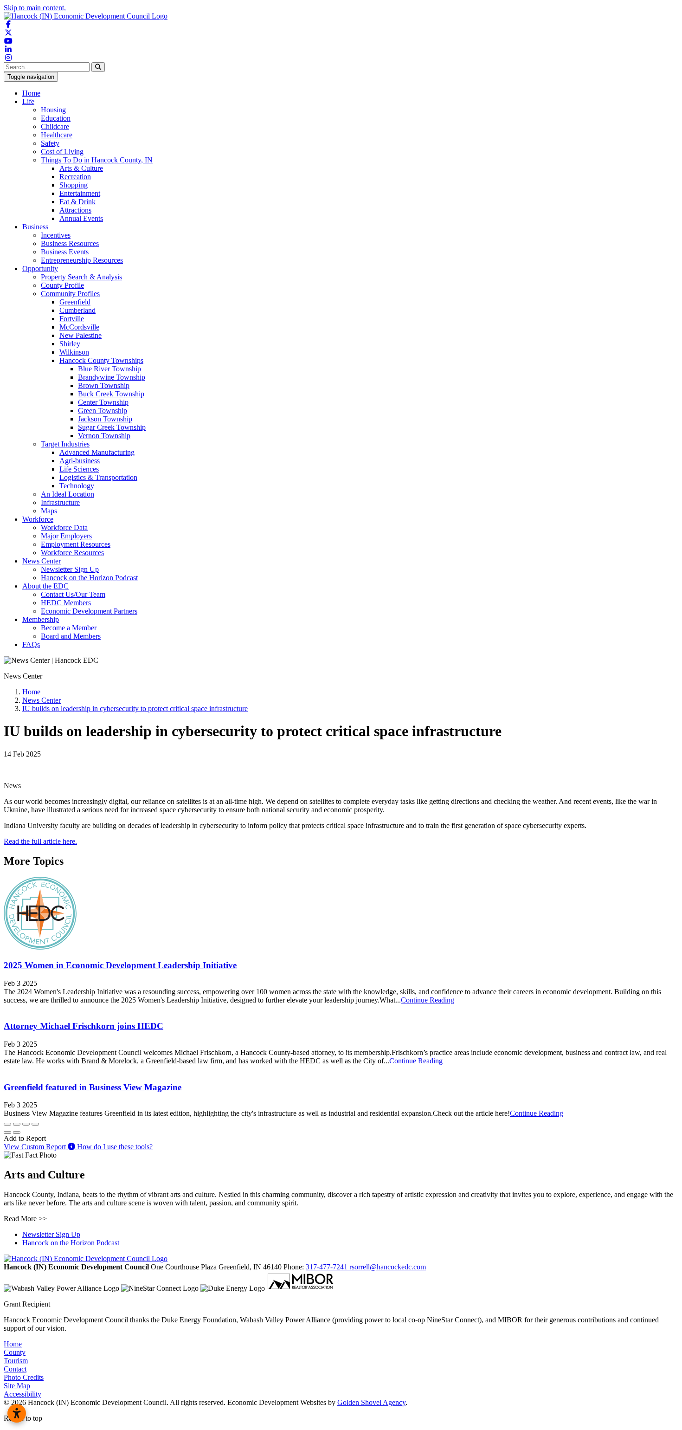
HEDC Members (66, 603)
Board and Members (71, 636)
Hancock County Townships (101, 360)
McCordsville (79, 327)
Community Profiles (70, 294)
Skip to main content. (35, 8)
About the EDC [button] (45, 586)
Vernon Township (104, 436)
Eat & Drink (77, 202)
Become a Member (69, 628)
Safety (50, 143)
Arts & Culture (81, 168)
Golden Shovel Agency (371, 1402)
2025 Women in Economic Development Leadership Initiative (120, 965)
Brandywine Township (111, 377)
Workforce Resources (72, 552)
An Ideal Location (67, 494)
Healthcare (56, 135)
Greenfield (74, 302)
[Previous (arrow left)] (7, 1132)
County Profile (62, 285)
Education (56, 118)
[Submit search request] (98, 67)
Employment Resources (75, 544)
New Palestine (80, 335)
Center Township (103, 402)
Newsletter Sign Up (70, 569)
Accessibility (22, 1394)
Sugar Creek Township (112, 427)
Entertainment (79, 193)
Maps (49, 511)
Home (31, 93)
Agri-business (79, 461)
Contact (15, 1369)
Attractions (75, 210)
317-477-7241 (327, 1267)
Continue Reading (427, 1000)
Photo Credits (24, 1377)
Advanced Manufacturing (97, 452)
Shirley (69, 344)
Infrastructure (60, 502)
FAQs (31, 644)
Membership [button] (40, 619)
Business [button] (35, 227)
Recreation (75, 177)
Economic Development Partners (89, 611)
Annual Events (81, 218)
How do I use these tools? (114, 1147)
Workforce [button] (37, 519)
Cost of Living (62, 151)
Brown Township (103, 385)
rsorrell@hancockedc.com (387, 1267)
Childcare (55, 126)
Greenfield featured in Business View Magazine (92, 1087)
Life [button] (28, 101)
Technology (76, 486)
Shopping (73, 185)
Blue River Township (109, 369)
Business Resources (70, 243)
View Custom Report (36, 1147)
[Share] (16, 1124)
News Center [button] (41, 561)
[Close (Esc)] (7, 1124)
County (15, 1352)
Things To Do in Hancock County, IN (97, 160)
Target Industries (65, 444)
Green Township (102, 410)
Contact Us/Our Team (73, 594)
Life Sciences (79, 469)
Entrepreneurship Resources (82, 260)
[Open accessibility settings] (16, 1413)
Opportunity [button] (40, 268)
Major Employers (66, 536)
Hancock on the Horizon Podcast (89, 578)
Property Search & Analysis (81, 277)
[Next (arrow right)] (16, 1132)
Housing (53, 110)
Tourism (16, 1361)
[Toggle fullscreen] (26, 1124)
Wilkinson (74, 352)
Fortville (71, 319)
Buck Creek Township (111, 394)
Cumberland (77, 310)
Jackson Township (105, 419)
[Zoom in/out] (35, 1124)
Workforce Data (64, 527)
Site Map (17, 1386)
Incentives (56, 235)
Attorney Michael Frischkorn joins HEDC (83, 1026)
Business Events (65, 252)
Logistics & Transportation (98, 477)
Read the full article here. (40, 841)
